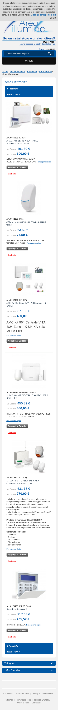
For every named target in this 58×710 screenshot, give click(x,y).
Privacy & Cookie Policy (42, 694)
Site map (9, 700)
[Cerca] (51, 54)
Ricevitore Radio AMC (16, 609)
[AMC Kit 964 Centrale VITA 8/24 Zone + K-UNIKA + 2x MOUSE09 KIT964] (29, 279)
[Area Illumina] (29, 22)
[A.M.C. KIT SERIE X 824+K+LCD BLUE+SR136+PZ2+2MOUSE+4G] (29, 117)
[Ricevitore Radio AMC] (29, 585)
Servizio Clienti (22, 694)
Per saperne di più (44, 162)
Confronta (12, 174)
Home (5, 71)
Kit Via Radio (45, 71)
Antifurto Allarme (17, 71)
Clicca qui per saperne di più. (43, 15)
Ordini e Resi (23, 703)
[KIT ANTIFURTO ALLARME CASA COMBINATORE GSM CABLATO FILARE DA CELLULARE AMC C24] (29, 457)
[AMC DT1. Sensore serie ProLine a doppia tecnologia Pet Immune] (29, 198)
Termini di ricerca (23, 700)
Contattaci (36, 703)
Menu (29, 61)
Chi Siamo (8, 694)
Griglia (15, 94)
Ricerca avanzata (42, 700)
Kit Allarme (32, 71)
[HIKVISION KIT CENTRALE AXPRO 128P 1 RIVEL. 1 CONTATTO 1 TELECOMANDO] (29, 371)
